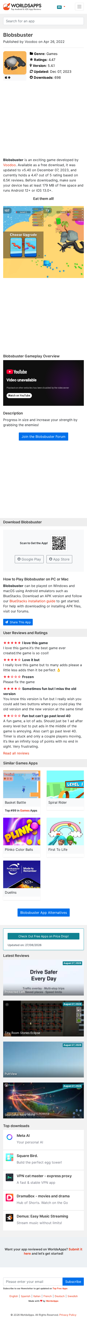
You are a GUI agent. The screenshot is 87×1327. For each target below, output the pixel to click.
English (14, 1296)
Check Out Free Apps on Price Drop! (43, 936)
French (48, 1296)
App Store (60, 559)
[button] (61, 6)
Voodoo (9, 165)
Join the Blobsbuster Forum (43, 436)
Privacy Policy (67, 1314)
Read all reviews (16, 753)
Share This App (20, 622)
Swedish (73, 1296)
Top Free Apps (60, 1288)
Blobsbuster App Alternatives (43, 912)
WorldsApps (52, 1301)
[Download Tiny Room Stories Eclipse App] (43, 1019)
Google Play (30, 559)
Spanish (25, 1296)
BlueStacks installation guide (32, 601)
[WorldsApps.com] (23, 6)
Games (25, 810)
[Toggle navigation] (79, 6)
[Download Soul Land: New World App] (43, 1101)
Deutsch (60, 1296)
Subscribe (73, 1281)
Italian (37, 1296)
